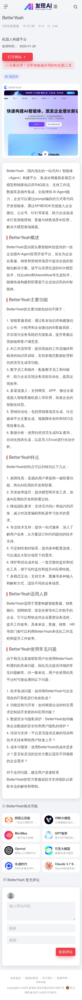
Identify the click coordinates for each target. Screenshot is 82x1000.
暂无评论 (33, 879)
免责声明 (62, 978)
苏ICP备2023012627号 (51, 987)
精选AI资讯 (31, 978)
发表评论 (66, 951)
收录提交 (15, 978)
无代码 (47, 506)
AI (57, 170)
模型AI (13, 76)
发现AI (32, 987)
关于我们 (47, 978)
